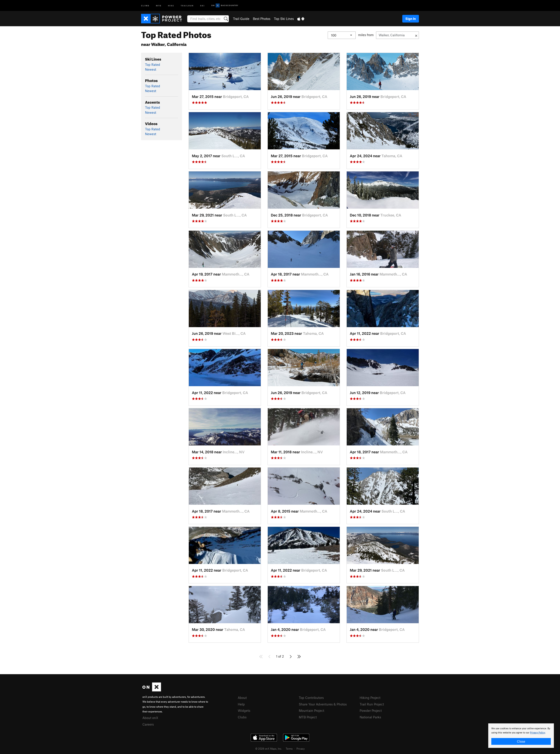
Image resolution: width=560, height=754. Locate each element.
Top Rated (152, 64)
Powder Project (371, 710)
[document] (521, 735)
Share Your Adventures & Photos (323, 704)
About (242, 698)
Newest (150, 69)
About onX (150, 718)
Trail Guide (241, 19)
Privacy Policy (537, 732)
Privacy (300, 748)
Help (241, 704)
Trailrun (187, 5)
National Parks (370, 717)
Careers (148, 724)
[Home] (163, 18)
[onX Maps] (151, 690)
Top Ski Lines (284, 19)
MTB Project (308, 717)
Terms (289, 748)
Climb (145, 5)
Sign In (410, 19)
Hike (171, 5)
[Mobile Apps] (300, 19)
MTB (158, 5)
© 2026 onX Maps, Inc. (268, 748)
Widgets (244, 710)
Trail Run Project (372, 704)
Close (521, 741)
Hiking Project (370, 698)
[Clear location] (416, 35)
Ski (202, 5)
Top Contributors (311, 698)
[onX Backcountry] (225, 5)
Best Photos (261, 19)
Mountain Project (311, 710)
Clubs (242, 717)
